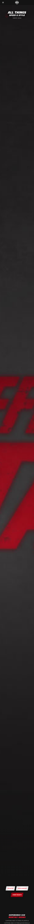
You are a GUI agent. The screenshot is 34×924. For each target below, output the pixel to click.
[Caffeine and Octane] (17, 2)
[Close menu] (3, 2)
